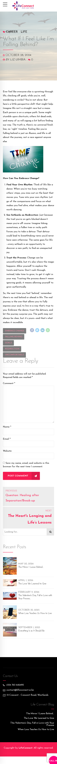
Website (7, 451)
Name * (7, 427)
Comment (9, 383)
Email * (7, 439)
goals (8, 343)
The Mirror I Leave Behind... (31, 567)
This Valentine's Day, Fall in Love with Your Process (35, 597)
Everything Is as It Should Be (31, 631)
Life (24, 31)
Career (12, 31)
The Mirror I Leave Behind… (40, 713)
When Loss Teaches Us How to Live (35, 613)
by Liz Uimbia (16, 59)
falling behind (13, 337)
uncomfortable (14, 355)
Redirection (12, 349)
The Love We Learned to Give (32, 584)
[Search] (50, 532)
